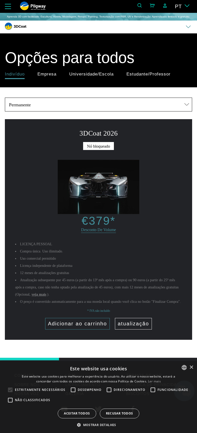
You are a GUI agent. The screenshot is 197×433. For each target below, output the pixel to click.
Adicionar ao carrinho (77, 323)
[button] (98, 424)
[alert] (98, 397)
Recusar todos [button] (119, 413)
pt (178, 6)
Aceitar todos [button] (77, 413)
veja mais (39, 294)
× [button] (191, 367)
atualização (133, 323)
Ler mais (154, 381)
